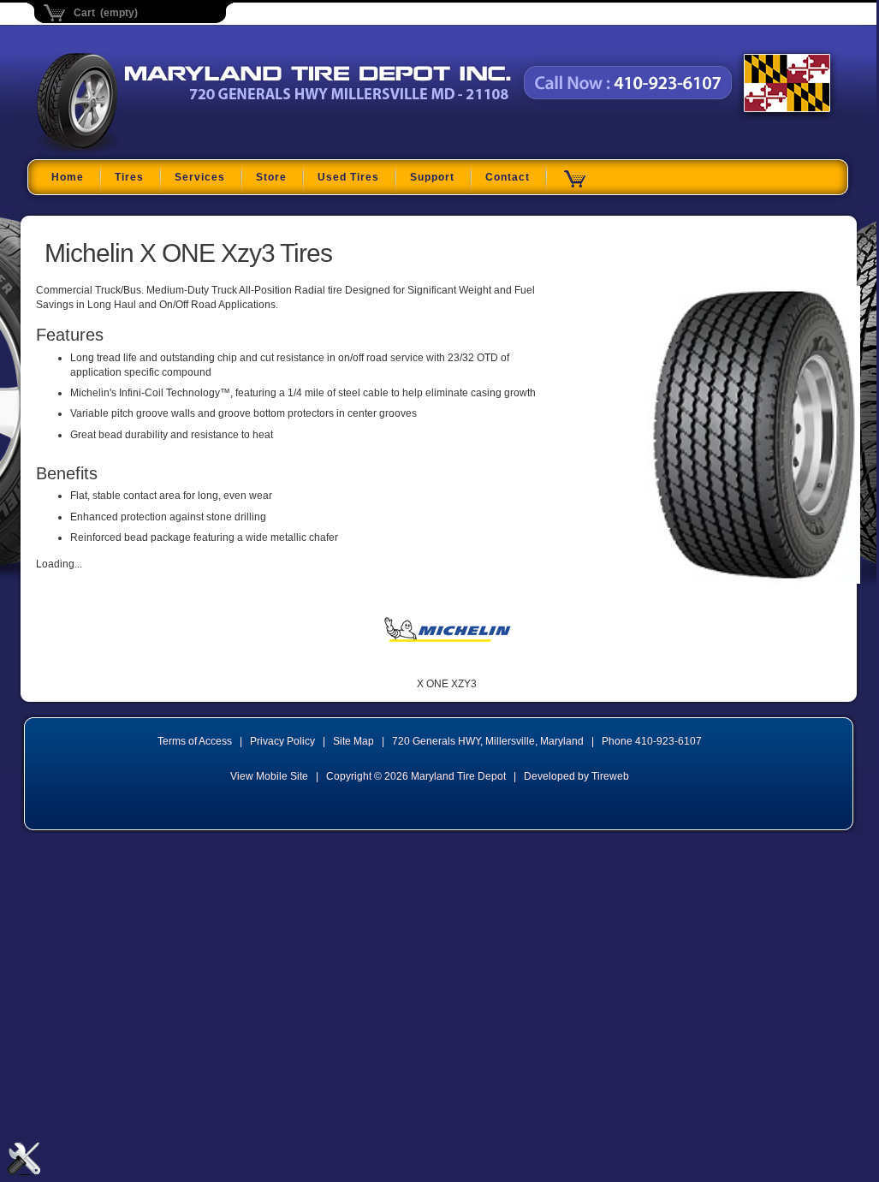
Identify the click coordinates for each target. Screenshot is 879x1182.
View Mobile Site (269, 776)
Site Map (353, 741)
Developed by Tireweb (576, 776)
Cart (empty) (106, 13)
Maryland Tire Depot (144, 149)
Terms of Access (194, 741)
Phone (652, 741)
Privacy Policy (282, 741)
